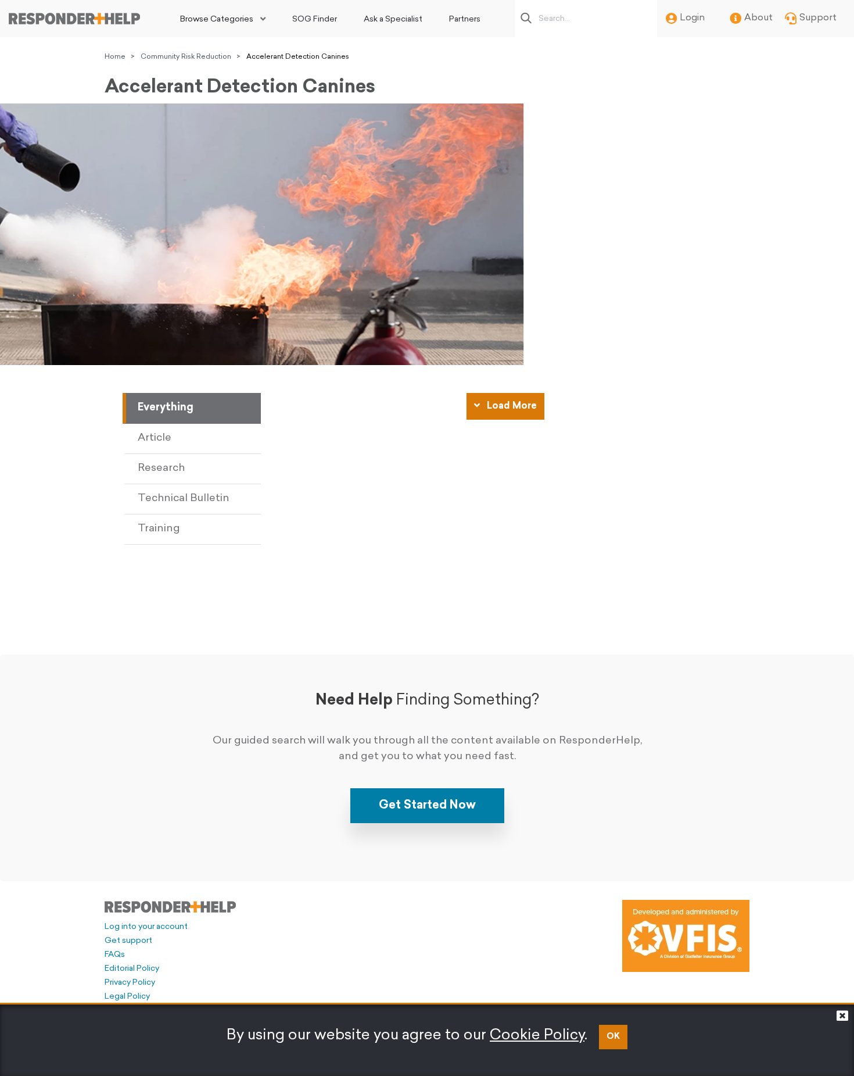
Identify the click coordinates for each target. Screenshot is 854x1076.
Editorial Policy (132, 968)
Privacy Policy (130, 982)
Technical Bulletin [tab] (183, 499)
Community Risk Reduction (186, 56)
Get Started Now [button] (427, 806)
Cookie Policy (537, 1035)
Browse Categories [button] (216, 19)
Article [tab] (154, 438)
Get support (128, 940)
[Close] (842, 1019)
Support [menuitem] (818, 18)
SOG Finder (314, 19)
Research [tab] (161, 468)
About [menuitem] (758, 18)
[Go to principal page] (74, 18)
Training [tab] (159, 529)
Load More (511, 406)
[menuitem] (223, 18)
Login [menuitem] (692, 18)
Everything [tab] (165, 408)
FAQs (115, 954)
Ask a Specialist (393, 19)
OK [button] (613, 1036)
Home (115, 56)
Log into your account (146, 927)
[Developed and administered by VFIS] (685, 936)
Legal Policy (127, 996)
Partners (464, 19)
